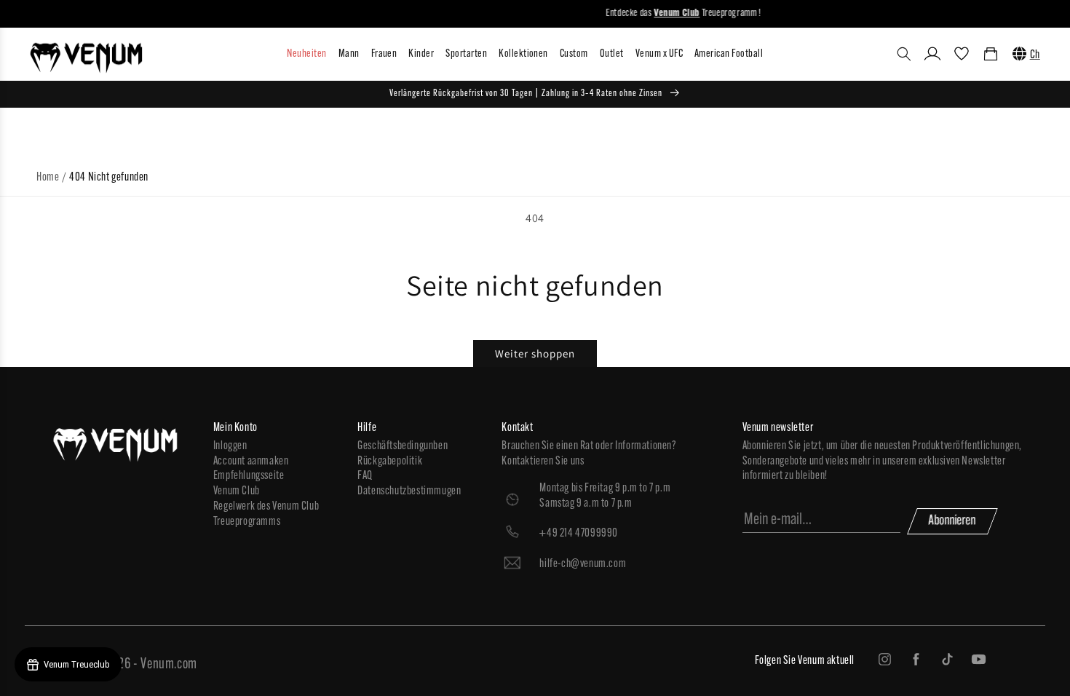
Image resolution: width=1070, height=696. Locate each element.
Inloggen (230, 446)
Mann (349, 54)
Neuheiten (306, 54)
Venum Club (236, 491)
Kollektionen (523, 54)
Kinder (421, 54)
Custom (574, 54)
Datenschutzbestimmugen (409, 491)
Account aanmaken (251, 461)
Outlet (612, 54)
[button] (904, 54)
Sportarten (466, 54)
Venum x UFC (659, 54)
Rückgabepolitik (389, 461)
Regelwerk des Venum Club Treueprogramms (266, 514)
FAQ (365, 476)
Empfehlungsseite (249, 476)
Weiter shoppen (535, 353)
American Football (728, 54)
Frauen (384, 54)
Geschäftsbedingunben (402, 446)
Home (47, 177)
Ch (1035, 55)
